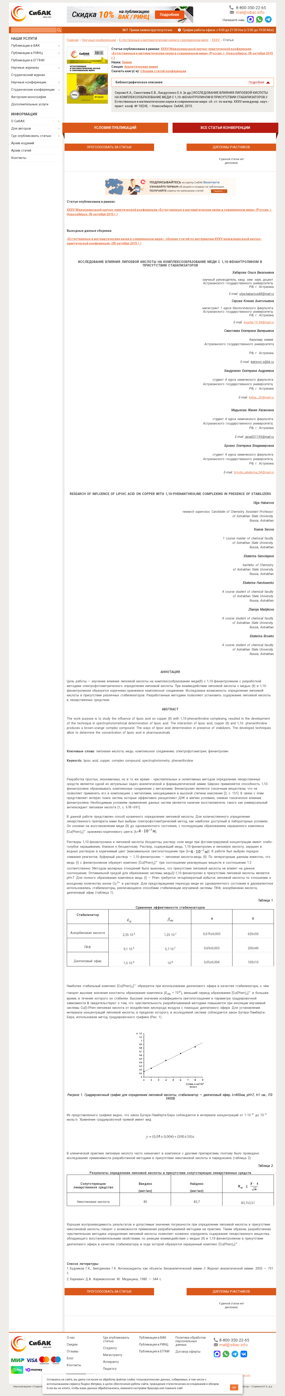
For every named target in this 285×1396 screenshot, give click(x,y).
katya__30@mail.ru (261, 397)
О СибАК (18, 121)
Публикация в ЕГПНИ (27, 60)
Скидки (72, 1344)
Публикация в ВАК (152, 1337)
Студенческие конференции (33, 90)
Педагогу (110, 1368)
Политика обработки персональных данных (190, 1341)
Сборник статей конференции (163, 71)
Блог (70, 1358)
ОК (234, 1387)
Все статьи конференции (225, 128)
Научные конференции (28, 82)
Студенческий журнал (28, 75)
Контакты (18, 158)
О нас (71, 1337)
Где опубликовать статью (31, 136)
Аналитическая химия (141, 66)
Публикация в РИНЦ (153, 1344)
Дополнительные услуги (29, 104)
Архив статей (21, 150)
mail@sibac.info (250, 12)
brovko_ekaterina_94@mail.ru (254, 472)
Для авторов (21, 128)
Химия (127, 62)
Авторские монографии (28, 97)
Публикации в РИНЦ (27, 53)
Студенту (110, 1348)
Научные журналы (25, 68)
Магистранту (112, 1355)
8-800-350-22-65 (251, 7)
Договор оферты (187, 1351)
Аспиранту (111, 1362)
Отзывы (72, 1351)
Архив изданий (22, 143)
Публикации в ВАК (25, 46)
